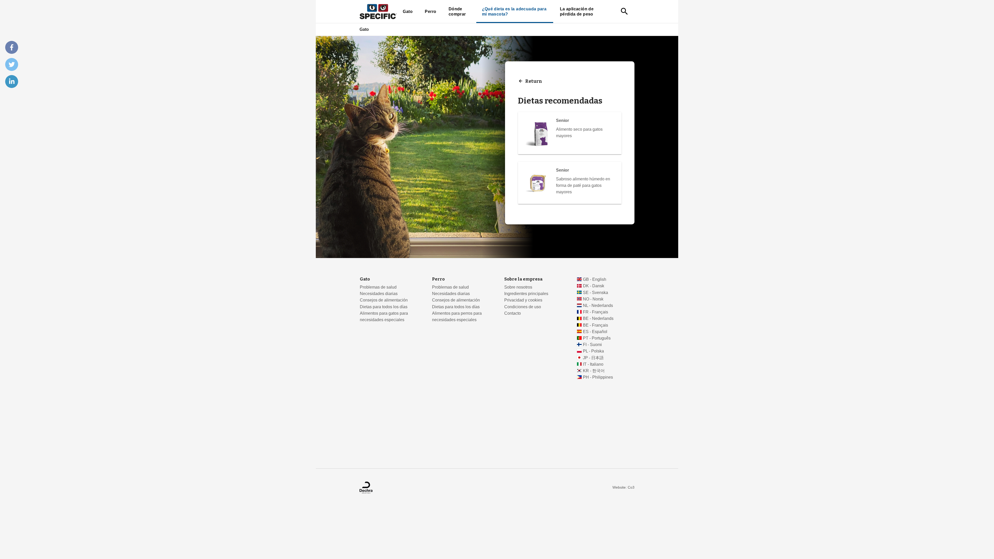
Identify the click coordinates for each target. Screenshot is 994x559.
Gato (408, 11)
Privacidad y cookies (523, 300)
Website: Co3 (623, 487)
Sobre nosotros (518, 287)
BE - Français (595, 325)
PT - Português (597, 338)
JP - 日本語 (593, 358)
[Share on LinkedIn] (11, 81)
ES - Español (595, 331)
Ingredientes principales (526, 293)
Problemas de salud (378, 287)
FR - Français (595, 312)
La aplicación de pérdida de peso (577, 11)
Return (533, 81)
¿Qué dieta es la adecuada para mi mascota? (514, 11)
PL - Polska (593, 351)
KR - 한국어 (594, 371)
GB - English (594, 279)
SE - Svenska (595, 292)
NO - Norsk (593, 299)
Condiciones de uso (522, 307)
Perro (430, 11)
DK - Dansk (593, 286)
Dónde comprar (457, 11)
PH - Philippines (598, 377)
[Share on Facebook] (11, 47)
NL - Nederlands (598, 305)
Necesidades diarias (379, 293)
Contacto (512, 313)
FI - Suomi (592, 344)
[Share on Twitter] (11, 64)
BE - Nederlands (598, 318)
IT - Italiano (593, 364)
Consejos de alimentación (384, 300)
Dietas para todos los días (383, 307)
